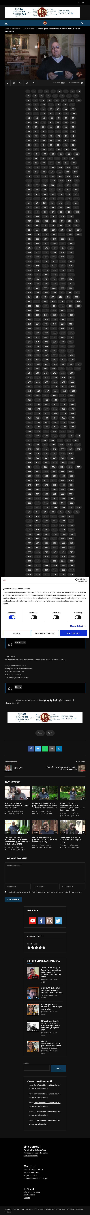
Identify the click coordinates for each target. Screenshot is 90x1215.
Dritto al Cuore (29, 29)
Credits (27, 1198)
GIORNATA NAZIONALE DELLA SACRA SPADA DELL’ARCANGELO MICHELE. (52, 990)
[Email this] (52, 748)
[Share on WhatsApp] (45, 748)
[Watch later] (78, 2)
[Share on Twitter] (38, 748)
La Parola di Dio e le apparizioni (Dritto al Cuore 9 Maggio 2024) (17, 805)
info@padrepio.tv (36, 1169)
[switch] (34, 617)
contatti (33, 1175)
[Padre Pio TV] (45, 23)
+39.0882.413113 (33, 1172)
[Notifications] (83, 2)
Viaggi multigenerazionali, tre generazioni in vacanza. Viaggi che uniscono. (51, 1044)
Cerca (26, 1063)
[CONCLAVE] (8, 768)
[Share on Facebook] (31, 748)
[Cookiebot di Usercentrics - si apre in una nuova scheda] (77, 580)
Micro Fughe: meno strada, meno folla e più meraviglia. (51, 1006)
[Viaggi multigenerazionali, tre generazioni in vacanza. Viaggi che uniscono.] (33, 1046)
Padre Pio (20, 642)
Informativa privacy (32, 1192)
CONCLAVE (17, 768)
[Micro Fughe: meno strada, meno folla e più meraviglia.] (33, 1010)
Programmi (16, 29)
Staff (9, 811)
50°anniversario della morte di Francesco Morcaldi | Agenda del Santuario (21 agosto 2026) (50, 1025)
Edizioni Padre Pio (31, 1156)
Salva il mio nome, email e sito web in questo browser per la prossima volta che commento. (44, 892)
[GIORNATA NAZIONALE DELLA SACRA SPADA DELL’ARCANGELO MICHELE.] (33, 993)
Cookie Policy (29, 1195)
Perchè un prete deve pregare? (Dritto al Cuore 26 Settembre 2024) (44, 839)
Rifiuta (16, 633)
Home (7, 29)
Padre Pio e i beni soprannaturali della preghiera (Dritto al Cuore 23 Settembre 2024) (72, 806)
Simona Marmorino (50, 980)
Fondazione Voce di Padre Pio (36, 1153)
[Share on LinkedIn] (59, 748)
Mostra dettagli (76, 626)
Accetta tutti (73, 633)
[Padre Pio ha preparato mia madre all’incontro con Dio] (81, 768)
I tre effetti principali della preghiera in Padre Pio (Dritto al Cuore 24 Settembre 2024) (45, 805)
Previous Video (11, 762)
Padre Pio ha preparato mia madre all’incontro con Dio (62, 768)
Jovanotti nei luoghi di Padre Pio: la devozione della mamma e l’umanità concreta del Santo (51, 972)
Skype (45, 1178)
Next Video (80, 762)
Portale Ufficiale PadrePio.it (35, 1150)
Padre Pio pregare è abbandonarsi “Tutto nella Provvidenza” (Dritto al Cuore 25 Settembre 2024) (17, 840)
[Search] (82, 23)
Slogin (9, 1212)
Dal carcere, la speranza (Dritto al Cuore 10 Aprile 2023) (70, 839)
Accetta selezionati (45, 633)
